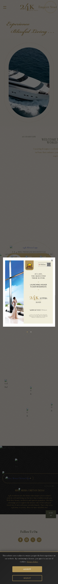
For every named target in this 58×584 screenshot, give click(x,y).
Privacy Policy (32, 562)
